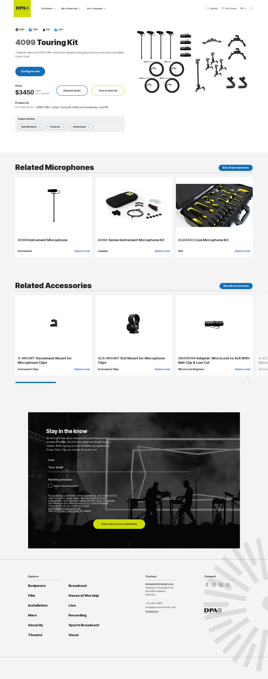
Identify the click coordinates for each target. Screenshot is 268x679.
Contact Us (151, 611)
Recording (77, 615)
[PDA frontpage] (22, 8)
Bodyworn (37, 586)
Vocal (73, 635)
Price (18, 85)
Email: (51, 460)
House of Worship (84, 595)
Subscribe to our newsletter (119, 523)
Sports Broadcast (84, 625)
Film (31, 595)
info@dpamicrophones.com (160, 607)
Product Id (22, 102)
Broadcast (78, 586)
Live (72, 605)
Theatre (35, 635)
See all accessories (236, 285)
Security (35, 625)
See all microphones (235, 167)
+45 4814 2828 (153, 603)
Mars (32, 615)
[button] (212, 8)
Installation (38, 605)
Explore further (26, 118)
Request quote (72, 90)
